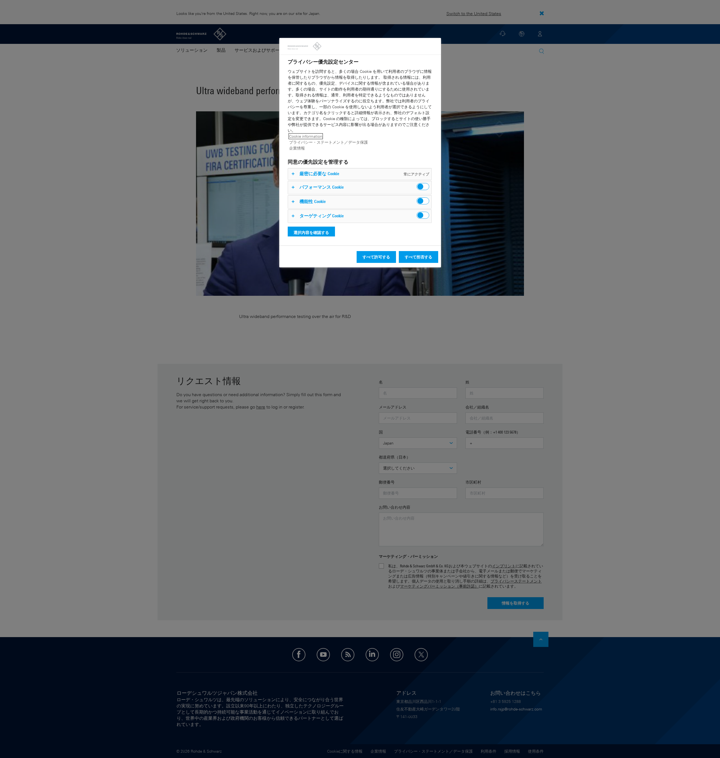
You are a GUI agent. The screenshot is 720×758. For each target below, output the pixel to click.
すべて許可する (376, 256)
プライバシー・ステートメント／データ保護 (328, 142)
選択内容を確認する (311, 232)
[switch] (423, 186)
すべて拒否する (418, 256)
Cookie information (305, 136)
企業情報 (297, 148)
